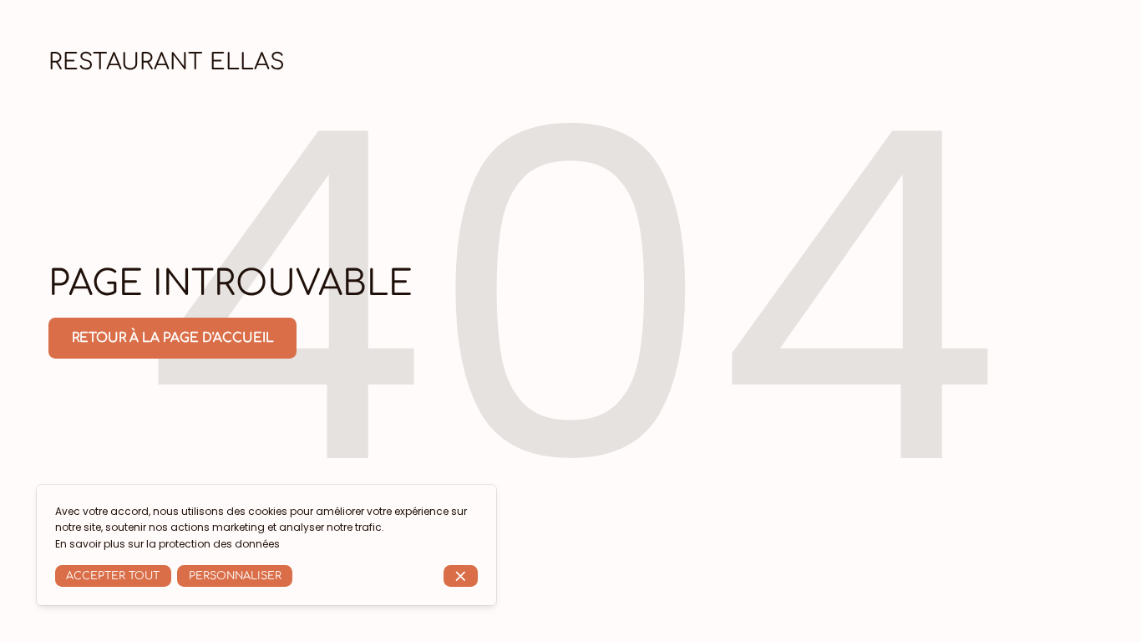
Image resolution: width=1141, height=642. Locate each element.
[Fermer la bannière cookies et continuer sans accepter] (461, 576)
